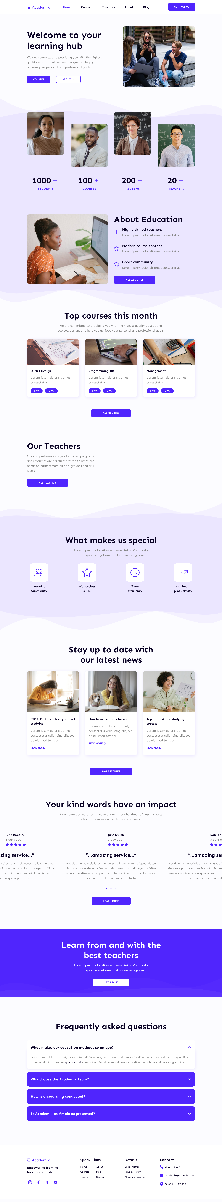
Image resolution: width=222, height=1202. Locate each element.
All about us (135, 279)
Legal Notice (132, 1166)
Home (67, 6)
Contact (100, 1176)
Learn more (111, 901)
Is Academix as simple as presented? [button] (63, 1113)
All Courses (111, 413)
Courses (86, 6)
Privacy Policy (133, 1171)
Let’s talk (111, 982)
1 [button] (106, 888)
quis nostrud (73, 1062)
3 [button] (115, 888)
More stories (111, 771)
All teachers (48, 482)
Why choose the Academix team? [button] (60, 1079)
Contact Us (181, 6)
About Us (68, 79)
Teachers (108, 6)
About (128, 6)
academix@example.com (179, 1175)
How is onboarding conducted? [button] (58, 1096)
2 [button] (111, 888)
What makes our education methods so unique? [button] (72, 1047)
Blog (146, 6)
